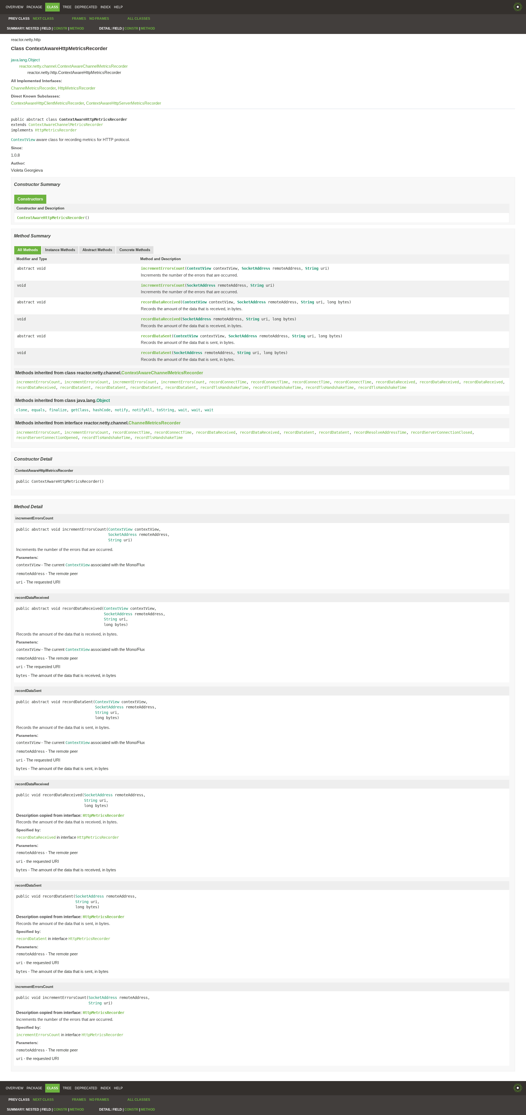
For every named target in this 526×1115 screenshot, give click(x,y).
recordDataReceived (160, 302)
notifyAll (142, 410)
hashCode (101, 410)
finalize (58, 410)
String (311, 268)
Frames (79, 19)
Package (34, 7)
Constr (60, 28)
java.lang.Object (25, 60)
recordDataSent (156, 336)
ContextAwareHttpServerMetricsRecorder (123, 103)
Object (103, 400)
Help (118, 7)
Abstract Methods (97, 250)
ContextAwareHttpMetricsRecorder (51, 217)
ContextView (199, 268)
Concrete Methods (134, 250)
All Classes (138, 19)
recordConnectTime (227, 382)
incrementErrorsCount (163, 268)
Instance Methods (60, 250)
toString (165, 410)
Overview (14, 7)
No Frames (99, 19)
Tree (67, 7)
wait (182, 410)
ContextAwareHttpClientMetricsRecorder (47, 103)
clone (21, 410)
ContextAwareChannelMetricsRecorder (65, 124)
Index (106, 7)
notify (121, 410)
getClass (79, 410)
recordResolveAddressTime (380, 432)
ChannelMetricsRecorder (33, 88)
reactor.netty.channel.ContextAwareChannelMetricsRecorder (73, 66)
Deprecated (86, 7)
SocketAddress (256, 268)
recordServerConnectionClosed (441, 432)
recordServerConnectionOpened (47, 437)
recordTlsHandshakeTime (224, 387)
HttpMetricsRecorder (76, 88)
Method (77, 28)
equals (38, 410)
